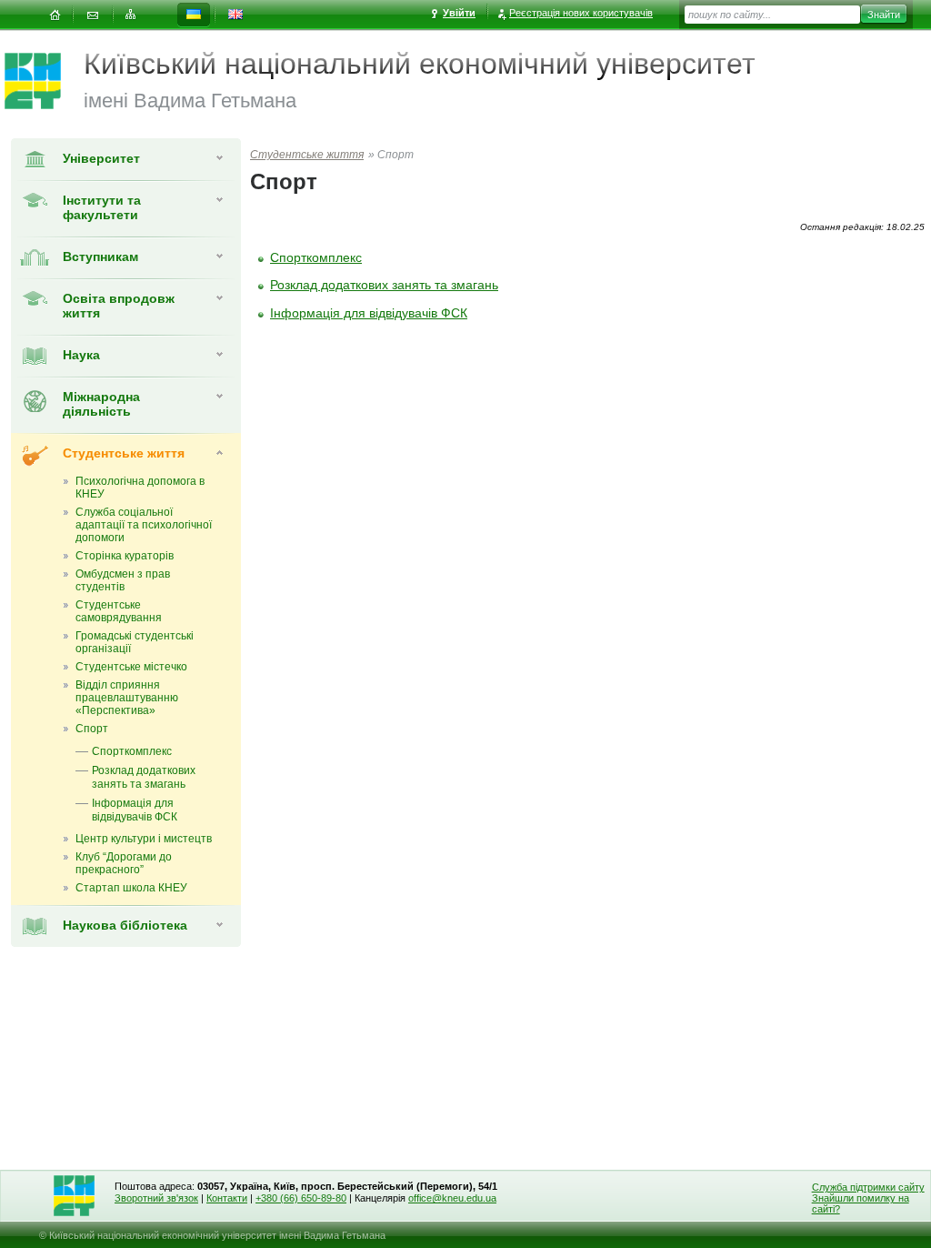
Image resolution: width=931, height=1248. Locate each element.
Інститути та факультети (102, 207)
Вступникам (100, 256)
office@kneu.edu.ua (452, 1198)
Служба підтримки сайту (868, 1187)
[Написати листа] (92, 15)
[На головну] (54, 15)
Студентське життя (124, 453)
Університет (101, 158)
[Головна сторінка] (44, 81)
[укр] (193, 15)
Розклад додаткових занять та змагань (384, 284)
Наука (81, 354)
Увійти (459, 12)
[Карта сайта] (131, 15)
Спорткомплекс (316, 257)
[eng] (235, 15)
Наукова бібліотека (125, 925)
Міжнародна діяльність (101, 403)
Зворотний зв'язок (156, 1198)
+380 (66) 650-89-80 (300, 1198)
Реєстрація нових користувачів (581, 12)
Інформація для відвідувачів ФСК (368, 313)
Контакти (226, 1198)
